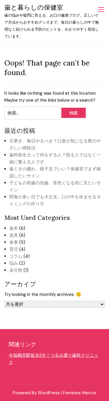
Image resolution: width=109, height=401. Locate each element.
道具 (13, 235)
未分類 (15, 270)
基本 (13, 228)
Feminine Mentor (80, 393)
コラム (15, 256)
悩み (13, 263)
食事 (13, 242)
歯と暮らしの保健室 (33, 7)
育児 (13, 249)
